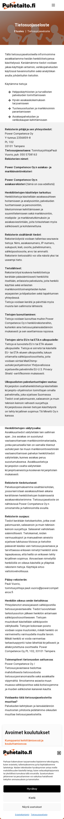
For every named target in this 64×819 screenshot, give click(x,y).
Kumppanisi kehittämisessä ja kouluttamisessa (24, 742)
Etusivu (19, 31)
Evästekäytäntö (22, 815)
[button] (59, 753)
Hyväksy (32, 788)
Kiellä (32, 797)
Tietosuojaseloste (39, 815)
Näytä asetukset (32, 806)
